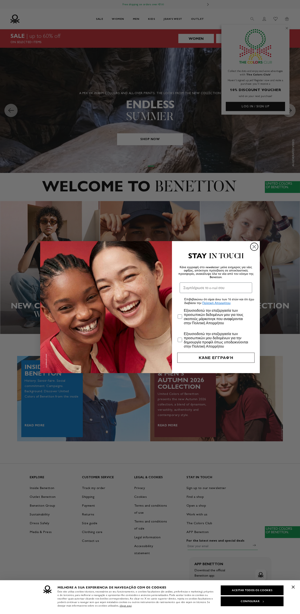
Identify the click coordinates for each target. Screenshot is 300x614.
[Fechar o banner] (293, 586)
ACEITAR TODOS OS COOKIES (252, 590)
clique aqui (126, 605)
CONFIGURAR (250, 601)
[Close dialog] (254, 247)
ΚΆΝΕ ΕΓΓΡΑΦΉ (216, 357)
